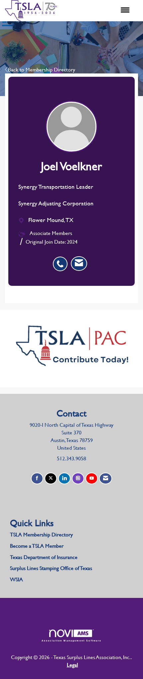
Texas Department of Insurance (44, 557)
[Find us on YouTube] (91, 478)
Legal (72, 665)
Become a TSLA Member (37, 546)
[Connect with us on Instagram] (78, 478)
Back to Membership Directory (41, 69)
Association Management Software (72, 640)
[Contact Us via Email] (105, 478)
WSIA (16, 579)
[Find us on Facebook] (37, 478)
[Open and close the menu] (96, 10)
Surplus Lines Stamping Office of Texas (51, 568)
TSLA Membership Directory (41, 534)
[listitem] (62, 260)
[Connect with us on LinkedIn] (64, 478)
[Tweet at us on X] (51, 478)
